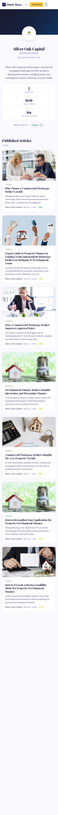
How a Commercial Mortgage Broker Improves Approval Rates (27, 326)
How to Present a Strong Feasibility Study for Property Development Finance (25, 588)
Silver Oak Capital (13, 207)
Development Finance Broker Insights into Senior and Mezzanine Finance (27, 391)
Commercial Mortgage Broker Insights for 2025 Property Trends (28, 456)
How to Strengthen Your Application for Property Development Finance (28, 521)
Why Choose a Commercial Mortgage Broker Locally (27, 190)
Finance (36, 125)
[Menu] (46, 4)
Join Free (36, 4)
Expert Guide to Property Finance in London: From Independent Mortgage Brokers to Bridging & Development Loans (28, 258)
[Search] (26, 4)
